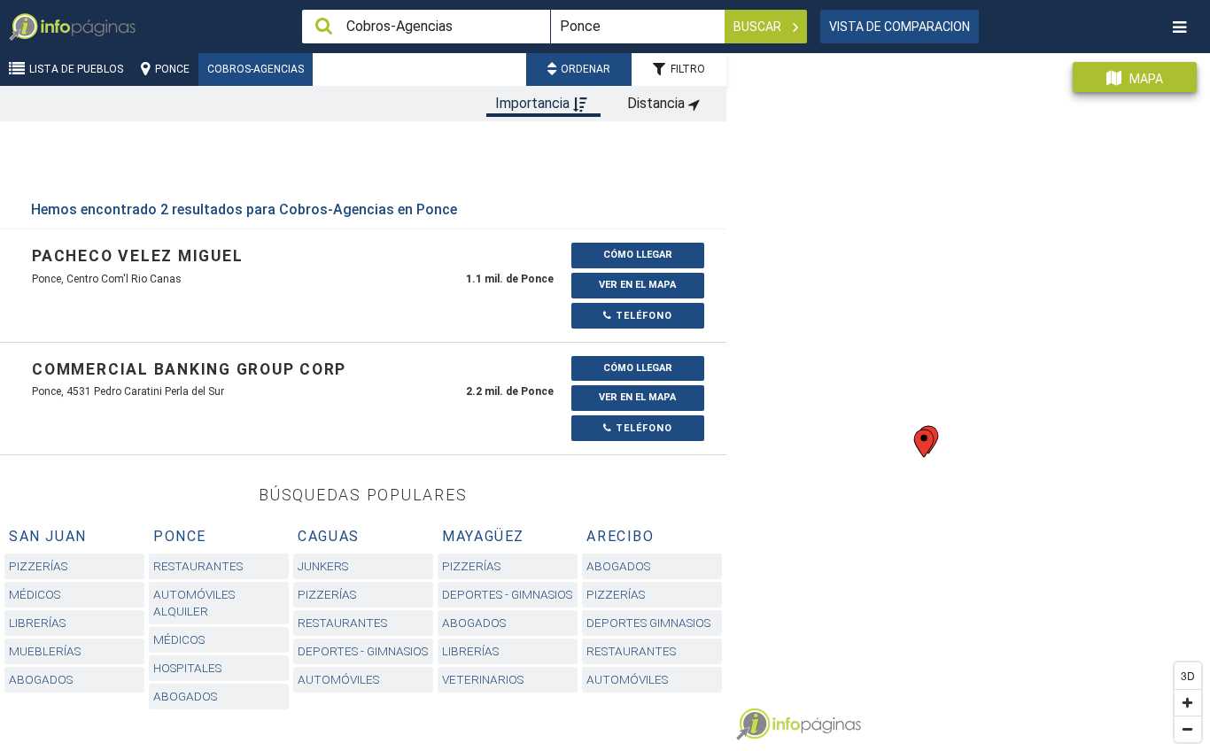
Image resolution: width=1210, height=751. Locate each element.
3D (1188, 675)
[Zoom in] (1188, 702)
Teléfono (642, 315)
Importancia (534, 103)
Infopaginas (753, 724)
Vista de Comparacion (899, 26)
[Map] (968, 395)
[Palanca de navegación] (1179, 27)
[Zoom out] (1188, 729)
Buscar (758, 26)
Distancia (657, 103)
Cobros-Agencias (255, 69)
